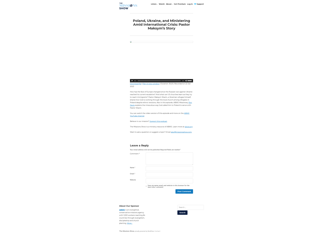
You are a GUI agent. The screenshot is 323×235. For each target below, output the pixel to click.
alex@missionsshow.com (181, 132)
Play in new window (151, 84)
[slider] (189, 80)
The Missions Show (126, 231)
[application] (161, 80)
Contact (157, 231)
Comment (135, 154)
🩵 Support (199, 4)
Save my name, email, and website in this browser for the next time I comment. (168, 186)
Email (132, 174)
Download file (135, 84)
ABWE (122, 210)
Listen (153, 4)
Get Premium (180, 4)
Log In (190, 4)
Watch (162, 4)
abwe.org (189, 127)
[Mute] (186, 81)
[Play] (132, 81)
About (168, 4)
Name (132, 167)
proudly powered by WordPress (144, 231)
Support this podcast (158, 121)
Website (133, 180)
